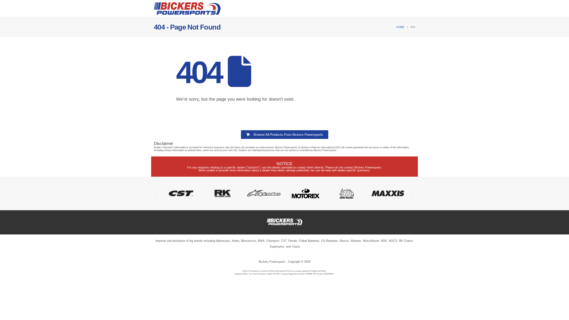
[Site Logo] (187, 8)
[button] (156, 193)
